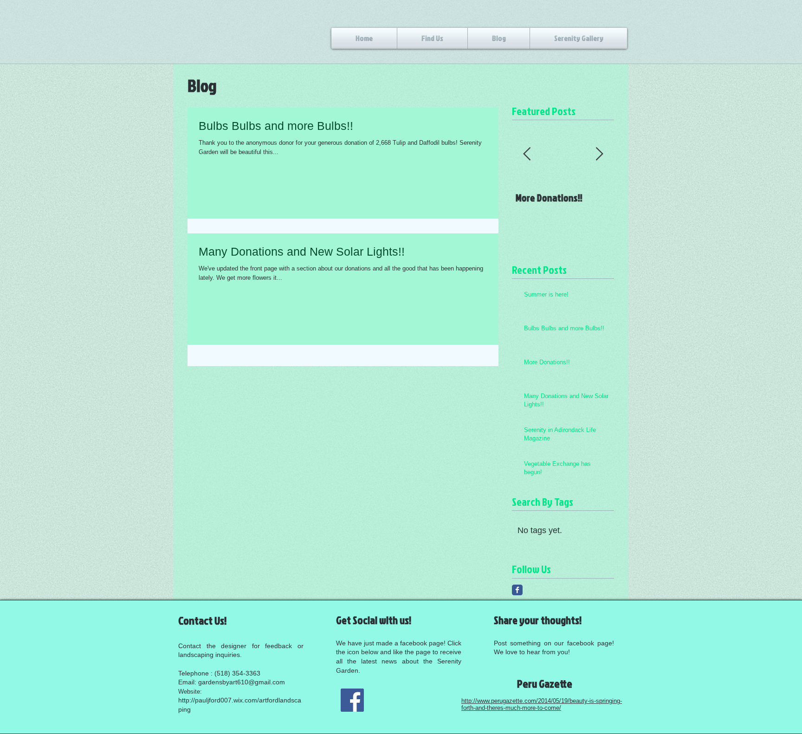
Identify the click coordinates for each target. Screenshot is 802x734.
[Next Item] (599, 154)
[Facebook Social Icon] (352, 700)
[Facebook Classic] (517, 590)
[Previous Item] (527, 154)
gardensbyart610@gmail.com (241, 682)
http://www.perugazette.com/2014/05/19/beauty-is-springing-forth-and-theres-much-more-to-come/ (541, 704)
